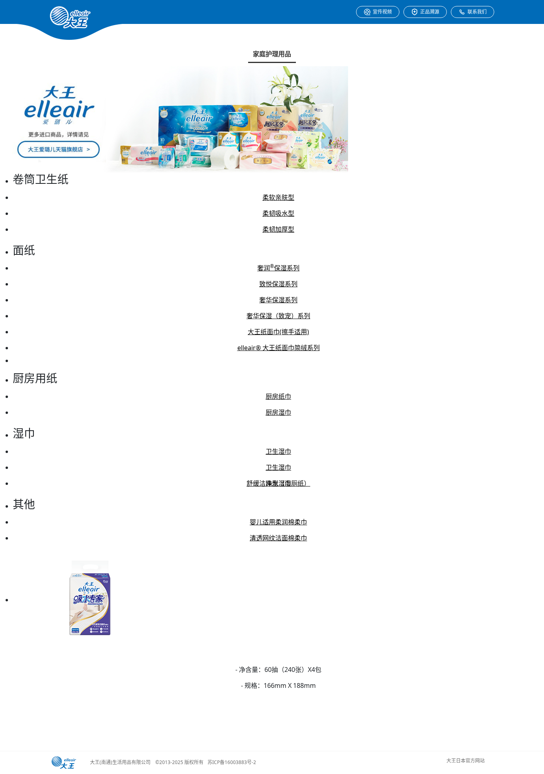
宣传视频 (382, 11)
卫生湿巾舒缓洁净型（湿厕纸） (278, 469)
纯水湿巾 (278, 483)
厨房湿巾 (278, 412)
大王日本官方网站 (465, 760)
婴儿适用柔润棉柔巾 (278, 522)
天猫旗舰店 (278, 704)
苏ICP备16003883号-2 (231, 762)
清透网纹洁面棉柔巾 (278, 538)
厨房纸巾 (278, 396)
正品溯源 (429, 11)
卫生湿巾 (278, 451)
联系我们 (477, 11)
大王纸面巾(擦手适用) (278, 331)
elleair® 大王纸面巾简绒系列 (278, 347)
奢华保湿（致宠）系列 (278, 315)
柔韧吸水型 (278, 213)
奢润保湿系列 (278, 267)
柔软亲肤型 (278, 197)
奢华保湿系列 (278, 299)
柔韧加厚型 (278, 229)
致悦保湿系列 (278, 284)
